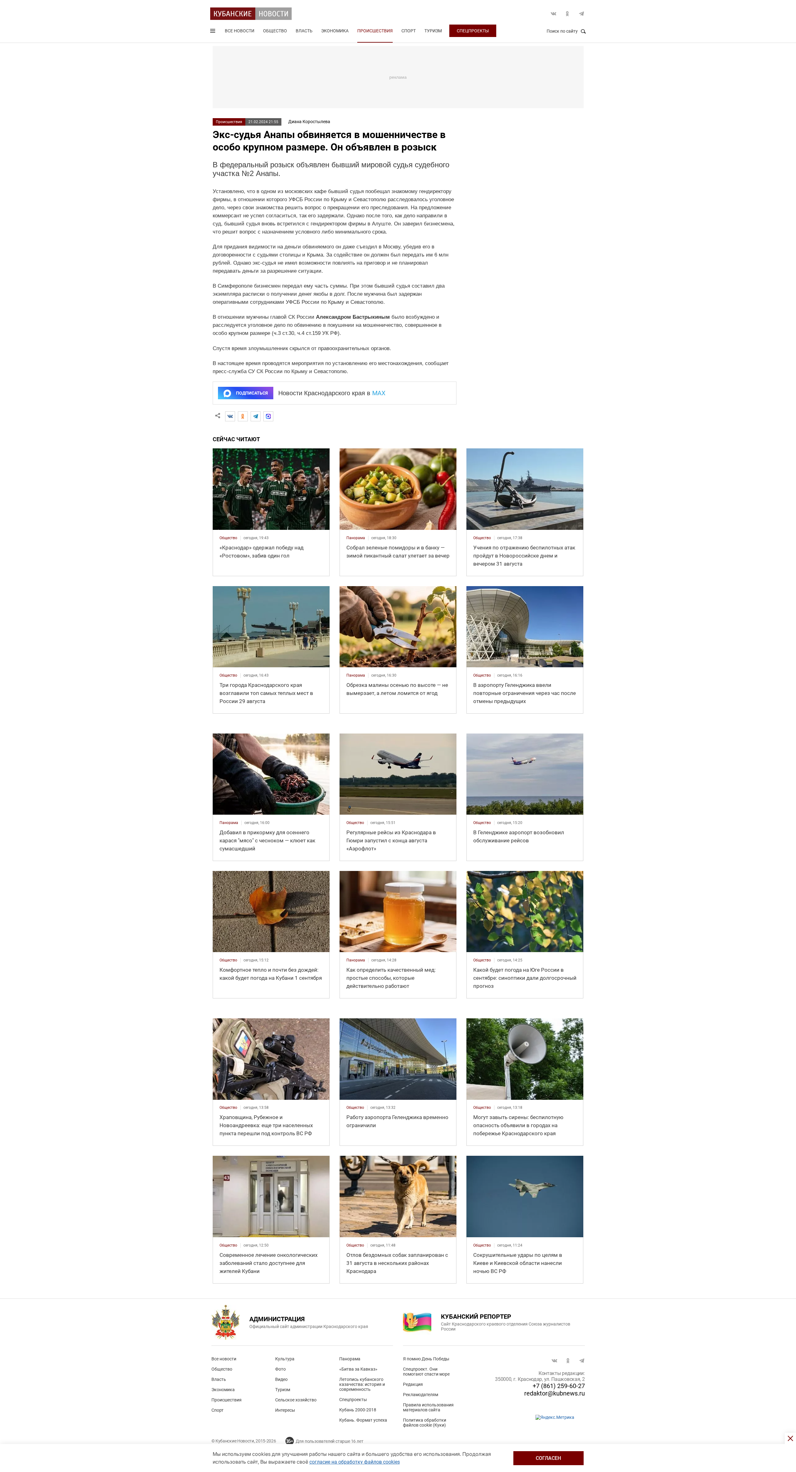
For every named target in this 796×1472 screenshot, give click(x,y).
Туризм (433, 30)
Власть (304, 30)
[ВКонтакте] (230, 416)
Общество (275, 30)
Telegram (581, 13)
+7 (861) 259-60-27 (559, 1386)
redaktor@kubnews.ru (554, 1393)
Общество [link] (228, 538)
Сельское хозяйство (296, 1399)
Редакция (413, 1384)
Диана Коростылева (309, 121)
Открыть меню (213, 32)
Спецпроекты (473, 30)
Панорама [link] (355, 538)
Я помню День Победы (426, 1358)
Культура (284, 1358)
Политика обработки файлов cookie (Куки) (424, 1423)
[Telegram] (256, 416)
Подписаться (252, 393)
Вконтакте (553, 13)
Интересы (285, 1410)
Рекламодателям (420, 1394)
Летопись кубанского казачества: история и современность (362, 1384)
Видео (281, 1379)
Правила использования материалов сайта (428, 1407)
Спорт (408, 30)
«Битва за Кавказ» (358, 1369)
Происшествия (375, 30)
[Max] (268, 416)
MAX (379, 393)
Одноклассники (567, 13)
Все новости (239, 30)
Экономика (335, 30)
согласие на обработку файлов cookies (354, 1462)
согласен (548, 1458)
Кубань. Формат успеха (363, 1420)
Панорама (349, 1358)
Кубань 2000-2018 (357, 1409)
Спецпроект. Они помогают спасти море (426, 1372)
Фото (280, 1369)
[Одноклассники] (243, 416)
